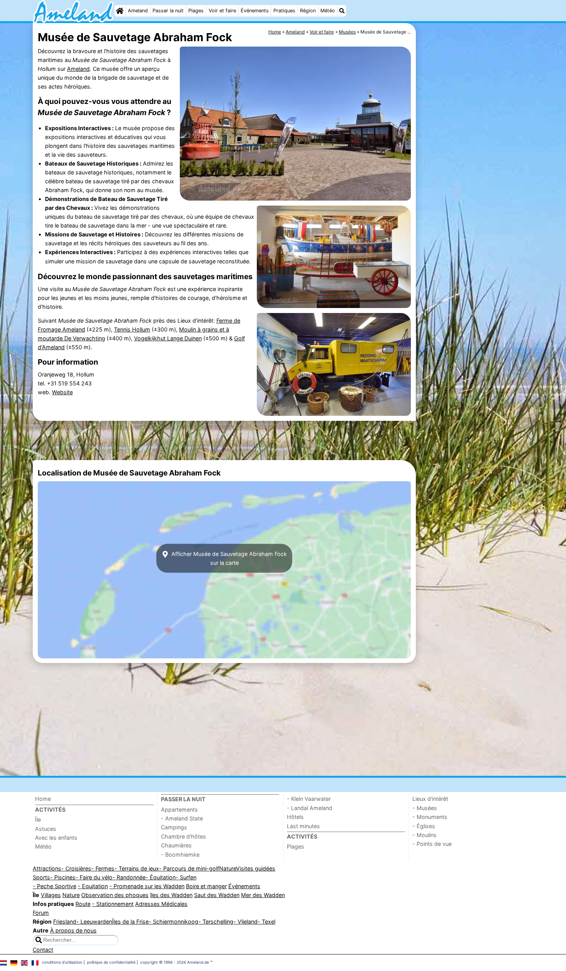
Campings (174, 827)
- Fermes (102, 868)
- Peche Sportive (54, 886)
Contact (43, 949)
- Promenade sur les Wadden (146, 886)
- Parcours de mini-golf (189, 868)
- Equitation (93, 886)
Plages (196, 10)
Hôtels (295, 817)
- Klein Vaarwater (309, 798)
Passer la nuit (168, 10)
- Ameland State (182, 818)
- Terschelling (215, 921)
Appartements (179, 809)
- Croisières (76, 868)
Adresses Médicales (161, 904)
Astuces (45, 828)
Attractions (47, 868)
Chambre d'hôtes (183, 836)
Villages (51, 895)
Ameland (138, 10)
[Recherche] (342, 11)
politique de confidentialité (111, 962)
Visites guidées (255, 868)
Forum (41, 912)
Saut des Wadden (216, 895)
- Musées (424, 808)
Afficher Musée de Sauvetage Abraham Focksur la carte (228, 558)
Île (38, 819)
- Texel (266, 921)
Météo (327, 10)
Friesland (64, 921)
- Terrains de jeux (136, 868)
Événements (255, 10)
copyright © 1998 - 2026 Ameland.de (174, 962)
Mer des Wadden (263, 895)
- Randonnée (129, 877)
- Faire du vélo (93, 877)
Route (82, 904)
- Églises (423, 826)
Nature (227, 868)
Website (62, 392)
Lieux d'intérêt (430, 798)
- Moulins (424, 835)
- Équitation (161, 877)
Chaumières (176, 845)
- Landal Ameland (309, 808)
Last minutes (303, 826)
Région (308, 10)
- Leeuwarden (94, 921)
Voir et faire (222, 10)
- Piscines (62, 877)
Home (43, 798)
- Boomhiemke (180, 854)
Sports (41, 877)
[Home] (119, 11)
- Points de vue (432, 843)
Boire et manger (206, 886)
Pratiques (284, 10)
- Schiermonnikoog (173, 921)
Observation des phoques (115, 895)
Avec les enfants (56, 837)
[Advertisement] (475, 200)
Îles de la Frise (130, 921)
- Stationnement (113, 904)
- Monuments (429, 817)
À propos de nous (73, 930)
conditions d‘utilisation (62, 962)
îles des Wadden (171, 895)
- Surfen (186, 877)
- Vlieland (245, 921)
